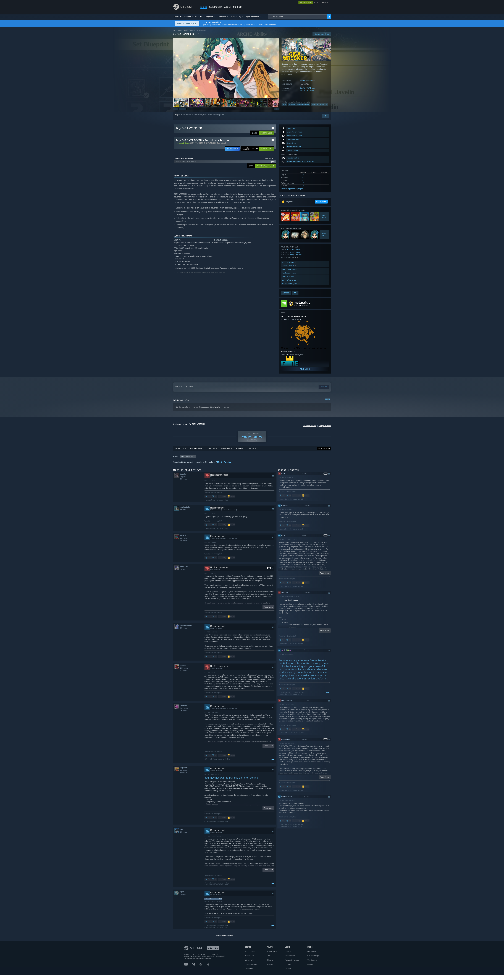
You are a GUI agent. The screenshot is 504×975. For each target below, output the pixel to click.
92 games (183, 477)
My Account (311, 964)
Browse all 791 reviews (224, 935)
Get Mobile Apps (313, 956)
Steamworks (249, 960)
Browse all (269, 158)
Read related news (289, 273)
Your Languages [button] (187, 456)
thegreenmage (186, 625)
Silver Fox (184, 705)
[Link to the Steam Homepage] (182, 9)
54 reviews (183, 479)
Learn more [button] (321, 202)
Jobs (269, 956)
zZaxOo (183, 535)
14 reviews (183, 772)
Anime (322, 104)
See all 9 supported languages (292, 189)
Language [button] (211, 448)
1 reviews (183, 509)
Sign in (177, 115)
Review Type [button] (179, 448)
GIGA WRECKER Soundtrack (215, 143)
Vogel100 (183, 474)
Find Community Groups (291, 284)
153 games (183, 770)
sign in (316, 2)
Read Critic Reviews (301, 305)
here (216, 407)
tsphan (183, 665)
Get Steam (311, 951)
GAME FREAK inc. (307, 88)
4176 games (184, 708)
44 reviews (183, 540)
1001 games (184, 538)
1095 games (184, 668)
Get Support (312, 960)
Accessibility (290, 956)
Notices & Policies (292, 960)
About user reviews (309, 426)
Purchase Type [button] (196, 448)
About (227, 7)
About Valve (272, 951)
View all (327, 399)
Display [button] (251, 448)
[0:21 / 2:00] (226, 68)
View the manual (288, 266)
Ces (181, 829)
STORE (203, 7)
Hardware (270, 960)
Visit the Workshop (289, 280)
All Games (177, 31)
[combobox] (297, 16)
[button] (177, 17)
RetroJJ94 (184, 567)
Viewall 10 (324, 235)
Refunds (288, 969)
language (325, 2)
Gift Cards (249, 969)
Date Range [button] (225, 448)
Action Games (187, 31)
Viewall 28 (324, 216)
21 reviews (183, 670)
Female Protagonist (303, 104)
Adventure (291, 104)
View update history (289, 269)
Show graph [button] (322, 448)
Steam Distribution (252, 964)
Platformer (315, 104)
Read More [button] (268, 607)
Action (284, 104)
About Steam (250, 951)
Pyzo (182, 892)
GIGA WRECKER (196, 143)
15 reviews (183, 628)
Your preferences (325, 426)
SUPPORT (238, 7)
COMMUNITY (215, 7)
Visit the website (288, 262)
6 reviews (183, 569)
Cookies (288, 964)
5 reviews (183, 894)
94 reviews (183, 710)
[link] (250, 149)
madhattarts (185, 507)
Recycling (271, 964)
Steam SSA (249, 956)
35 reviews (183, 832)
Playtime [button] (239, 448)
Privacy (288, 951)
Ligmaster (184, 768)
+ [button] (326, 104)
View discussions (288, 276)
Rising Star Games (307, 90)
